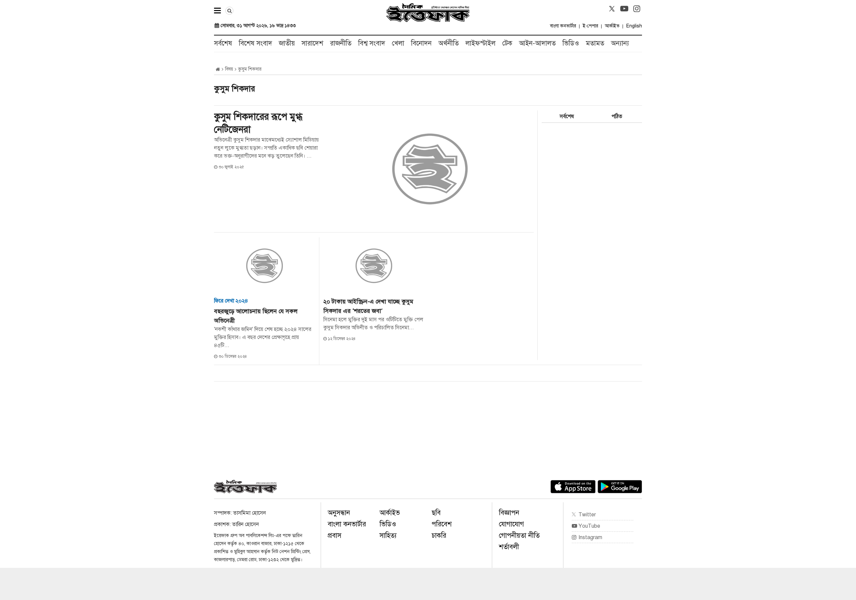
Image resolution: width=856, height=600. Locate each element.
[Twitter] (612, 8)
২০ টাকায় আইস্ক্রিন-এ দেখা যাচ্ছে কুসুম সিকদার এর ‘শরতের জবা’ (368, 306)
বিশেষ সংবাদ (255, 43)
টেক (507, 43)
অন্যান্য (620, 43)
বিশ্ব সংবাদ (371, 43)
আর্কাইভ (612, 26)
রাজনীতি (340, 43)
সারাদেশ (312, 43)
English (634, 26)
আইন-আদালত (537, 43)
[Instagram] (636, 8)
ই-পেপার (590, 26)
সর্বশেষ (223, 43)
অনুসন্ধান (339, 513)
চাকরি (439, 535)
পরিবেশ (442, 524)
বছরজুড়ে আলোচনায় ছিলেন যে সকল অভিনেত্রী (256, 316)
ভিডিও (570, 43)
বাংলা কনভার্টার (563, 26)
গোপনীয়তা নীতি (519, 535)
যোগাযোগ (511, 524)
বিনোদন (421, 43)
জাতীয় (287, 43)
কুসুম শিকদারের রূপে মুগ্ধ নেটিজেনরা (258, 123)
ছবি (436, 513)
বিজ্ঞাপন (509, 513)
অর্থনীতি (448, 43)
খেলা (398, 43)
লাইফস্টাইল (480, 43)
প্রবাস (334, 535)
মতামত (595, 43)
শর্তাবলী (509, 547)
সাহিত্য (388, 535)
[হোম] (218, 69)
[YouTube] (624, 8)
